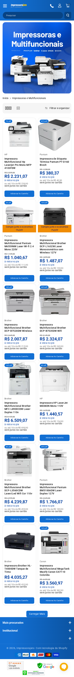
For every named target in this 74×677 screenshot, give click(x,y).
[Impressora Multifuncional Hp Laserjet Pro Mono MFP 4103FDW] (19, 134)
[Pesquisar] (67, 15)
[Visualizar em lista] (18, 108)
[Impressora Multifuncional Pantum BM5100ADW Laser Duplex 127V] (54, 460)
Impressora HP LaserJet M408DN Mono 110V (54, 404)
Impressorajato (26, 648)
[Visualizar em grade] (8, 108)
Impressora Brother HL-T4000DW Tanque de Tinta (18, 568)
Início (6, 98)
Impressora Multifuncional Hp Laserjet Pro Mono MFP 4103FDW (17, 163)
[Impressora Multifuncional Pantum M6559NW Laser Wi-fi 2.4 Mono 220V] (19, 216)
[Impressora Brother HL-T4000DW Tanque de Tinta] (19, 541)
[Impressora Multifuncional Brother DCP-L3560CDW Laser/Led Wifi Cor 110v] (19, 460)
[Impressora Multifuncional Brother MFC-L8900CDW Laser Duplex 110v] (19, 378)
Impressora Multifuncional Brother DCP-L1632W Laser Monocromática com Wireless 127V (53, 246)
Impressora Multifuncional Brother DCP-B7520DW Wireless (18, 327)
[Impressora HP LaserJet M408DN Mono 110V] (54, 378)
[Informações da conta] (60, 5)
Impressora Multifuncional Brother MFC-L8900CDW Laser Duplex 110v (17, 407)
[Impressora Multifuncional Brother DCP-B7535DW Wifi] (54, 300)
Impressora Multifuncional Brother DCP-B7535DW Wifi (53, 327)
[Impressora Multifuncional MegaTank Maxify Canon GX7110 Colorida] (54, 541)
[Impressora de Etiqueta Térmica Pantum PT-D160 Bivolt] (54, 134)
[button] (5, 6)
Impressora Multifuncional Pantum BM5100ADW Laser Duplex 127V (53, 489)
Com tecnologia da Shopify (51, 648)
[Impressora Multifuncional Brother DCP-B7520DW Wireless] (19, 300)
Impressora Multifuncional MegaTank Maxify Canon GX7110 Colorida (54, 570)
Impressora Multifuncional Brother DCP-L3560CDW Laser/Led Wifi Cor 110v (18, 489)
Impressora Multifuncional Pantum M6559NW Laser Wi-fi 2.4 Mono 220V (19, 245)
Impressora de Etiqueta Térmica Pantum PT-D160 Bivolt (54, 161)
